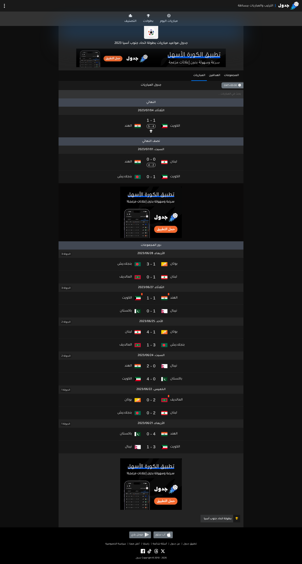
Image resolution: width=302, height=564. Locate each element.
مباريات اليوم (169, 21)
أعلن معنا (134, 544)
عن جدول (175, 544)
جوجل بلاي (137, 535)
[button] (151, 126)
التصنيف (130, 21)
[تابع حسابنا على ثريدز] (155, 551)
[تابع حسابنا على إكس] (162, 551)
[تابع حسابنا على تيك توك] (149, 551)
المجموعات (231, 75)
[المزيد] (4, 5)
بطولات (148, 21)
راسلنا (146, 544)
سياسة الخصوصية (115, 544)
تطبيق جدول (190, 544)
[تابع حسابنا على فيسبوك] (142, 551)
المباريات (199, 75)
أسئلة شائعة (160, 544)
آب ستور (160, 535)
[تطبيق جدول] (151, 58)
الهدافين (214, 75)
